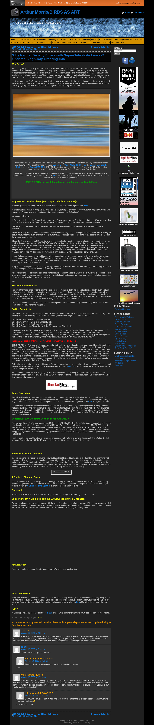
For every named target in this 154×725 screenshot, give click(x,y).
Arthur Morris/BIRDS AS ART (50, 12)
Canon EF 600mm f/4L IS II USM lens (69, 165)
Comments (139, 13)
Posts (127, 13)
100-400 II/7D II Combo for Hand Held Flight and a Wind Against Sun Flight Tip (35, 48)
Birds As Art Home (122, 322)
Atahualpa (87, 723)
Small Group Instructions (125, 346)
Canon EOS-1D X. (38, 167)
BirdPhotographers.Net (124, 356)
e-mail (71, 366)
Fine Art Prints (121, 331)
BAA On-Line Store (123, 309)
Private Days (120, 341)
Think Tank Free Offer (124, 348)
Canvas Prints (121, 329)
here (54, 176)
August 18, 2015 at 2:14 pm (33, 649)
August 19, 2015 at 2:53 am (33, 633)
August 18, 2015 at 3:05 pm (36, 695)
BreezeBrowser (121, 324)
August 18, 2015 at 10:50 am (33, 677)
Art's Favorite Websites (124, 317)
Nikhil (24, 647)
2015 (40, 618)
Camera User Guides (124, 327)
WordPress (77, 723)
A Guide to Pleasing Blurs (38, 486)
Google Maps (120, 334)
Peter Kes (119, 365)
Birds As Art (120, 358)
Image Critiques (121, 336)
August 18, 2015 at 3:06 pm (36, 661)
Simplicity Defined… (100, 47)
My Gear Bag (120, 339)
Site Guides (120, 343)
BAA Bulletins (121, 319)
